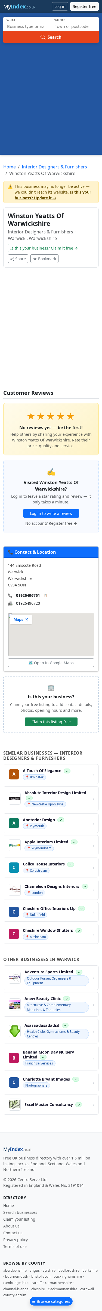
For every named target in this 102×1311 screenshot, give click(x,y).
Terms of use (15, 1246)
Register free (84, 6)
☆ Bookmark (44, 258)
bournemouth (16, 1276)
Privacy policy (15, 1239)
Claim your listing (19, 1219)
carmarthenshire (58, 1282)
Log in (60, 6)
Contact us (13, 1232)
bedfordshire (68, 1270)
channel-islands (15, 1289)
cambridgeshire (16, 1282)
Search (54, 37)
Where (59, 20)
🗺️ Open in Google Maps (51, 662)
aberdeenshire (15, 1270)
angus (35, 1270)
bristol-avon (41, 1276)
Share (20, 258)
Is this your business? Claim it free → (44, 248)
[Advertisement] (51, 97)
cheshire (38, 1289)
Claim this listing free (51, 721)
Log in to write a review (51, 513)
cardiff (37, 1282)
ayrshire (49, 1270)
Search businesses (20, 1212)
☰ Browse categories (51, 1301)
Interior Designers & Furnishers (54, 167)
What (11, 20)
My (19, 6)
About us (11, 1226)
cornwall (87, 1289)
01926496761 (28, 595)
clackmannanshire (62, 1289)
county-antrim (14, 1295)
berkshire (90, 1270)
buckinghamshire (68, 1276)
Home (9, 167)
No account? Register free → (51, 523)
